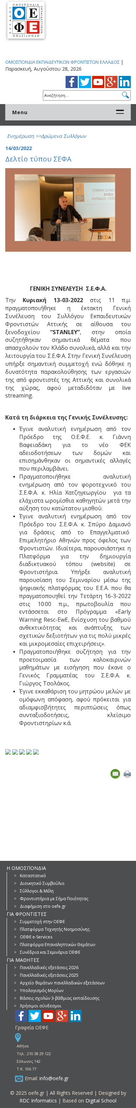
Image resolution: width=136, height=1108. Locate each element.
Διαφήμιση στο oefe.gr (43, 906)
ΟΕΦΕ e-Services (36, 937)
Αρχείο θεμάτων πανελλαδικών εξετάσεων (62, 983)
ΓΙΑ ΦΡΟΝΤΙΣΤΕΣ (27, 914)
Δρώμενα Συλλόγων (63, 136)
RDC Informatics (38, 1100)
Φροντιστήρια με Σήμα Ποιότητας (54, 899)
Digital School (100, 1100)
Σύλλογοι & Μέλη (37, 891)
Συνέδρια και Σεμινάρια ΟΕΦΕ (50, 952)
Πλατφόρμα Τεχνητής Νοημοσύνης (55, 929)
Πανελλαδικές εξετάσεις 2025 (49, 975)
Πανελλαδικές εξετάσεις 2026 (49, 968)
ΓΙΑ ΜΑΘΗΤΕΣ (23, 960)
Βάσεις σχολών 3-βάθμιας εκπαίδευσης (59, 998)
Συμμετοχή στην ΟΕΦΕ (42, 922)
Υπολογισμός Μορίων (41, 990)
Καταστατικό (33, 876)
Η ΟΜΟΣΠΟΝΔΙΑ (26, 868)
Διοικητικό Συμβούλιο (42, 883)
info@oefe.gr (54, 1078)
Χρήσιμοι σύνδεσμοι (40, 1006)
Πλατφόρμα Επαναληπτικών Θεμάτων (57, 945)
